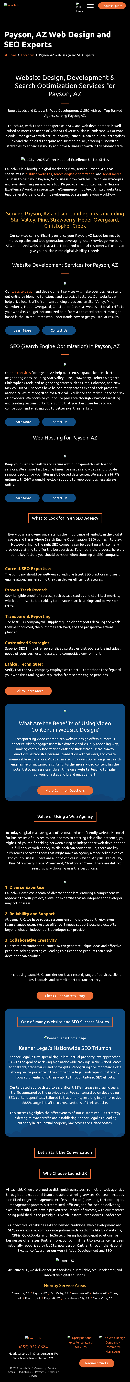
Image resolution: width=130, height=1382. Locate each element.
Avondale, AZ (80, 1293)
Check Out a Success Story (65, 996)
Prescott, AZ (32, 1298)
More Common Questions (65, 790)
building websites (38, 174)
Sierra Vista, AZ (102, 1298)
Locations (27, 55)
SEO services (21, 373)
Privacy (39, 1371)
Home (12, 55)
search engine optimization (74, 174)
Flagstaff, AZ (52, 1298)
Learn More (22, 330)
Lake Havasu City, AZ (76, 1298)
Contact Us (59, 330)
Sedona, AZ (99, 1293)
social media (112, 174)
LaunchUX (24, 1368)
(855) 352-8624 (33, 1347)
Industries (25, 1371)
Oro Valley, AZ (59, 1293)
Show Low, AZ (20, 1293)
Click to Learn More (28, 691)
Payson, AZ (40, 1293)
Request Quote (112, 5)
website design (23, 291)
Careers (39, 1368)
